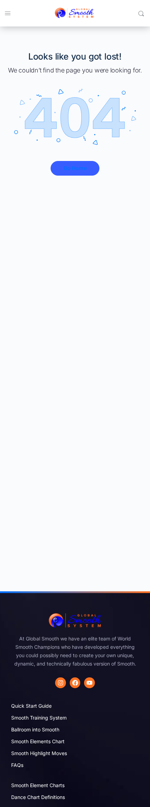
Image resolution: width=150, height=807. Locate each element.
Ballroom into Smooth (35, 729)
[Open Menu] (7, 13)
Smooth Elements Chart (38, 741)
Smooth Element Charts (38, 785)
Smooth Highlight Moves (39, 753)
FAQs (17, 765)
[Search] (141, 13)
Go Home (75, 168)
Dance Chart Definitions (38, 797)
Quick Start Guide (31, 706)
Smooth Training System (39, 718)
